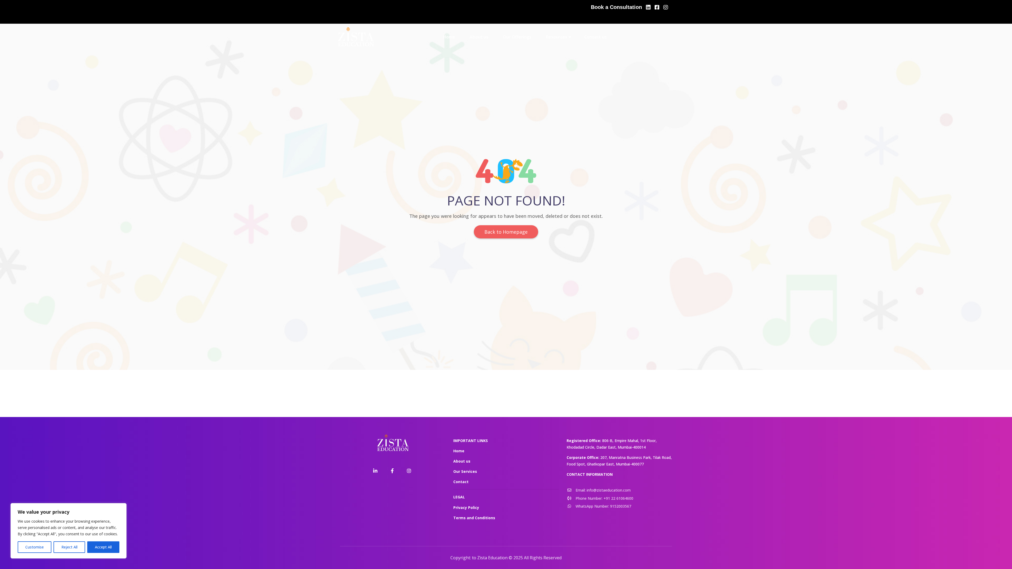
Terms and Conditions (474, 517)
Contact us (595, 37)
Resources (556, 37)
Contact (461, 481)
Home (449, 37)
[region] (68, 530)
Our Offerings (517, 37)
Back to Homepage (506, 232)
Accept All (103, 547)
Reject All (69, 547)
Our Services (465, 471)
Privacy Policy (466, 507)
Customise (34, 547)
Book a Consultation (616, 7)
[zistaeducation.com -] (355, 37)
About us (479, 37)
